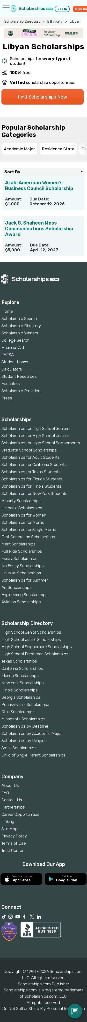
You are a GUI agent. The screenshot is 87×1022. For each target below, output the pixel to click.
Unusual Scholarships (21, 573)
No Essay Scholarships (22, 565)
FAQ (5, 792)
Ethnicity (55, 21)
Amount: (13, 199)
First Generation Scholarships (28, 536)
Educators (10, 383)
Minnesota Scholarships (23, 719)
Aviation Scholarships (21, 601)
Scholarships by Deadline (24, 726)
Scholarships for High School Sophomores (40, 442)
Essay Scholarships (19, 558)
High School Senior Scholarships (31, 632)
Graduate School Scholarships (29, 450)
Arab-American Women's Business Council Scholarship (39, 185)
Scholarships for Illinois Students (31, 486)
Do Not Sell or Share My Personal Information (43, 1008)
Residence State (58, 148)
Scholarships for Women (23, 515)
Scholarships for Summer (24, 580)
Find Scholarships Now (42, 97)
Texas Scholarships (19, 661)
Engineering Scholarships (24, 594)
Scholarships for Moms (22, 522)
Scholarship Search (19, 318)
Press (6, 398)
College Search (15, 340)
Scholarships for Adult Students (30, 457)
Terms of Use (13, 843)
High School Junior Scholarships (31, 639)
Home (7, 311)
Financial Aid (12, 347)
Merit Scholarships (18, 544)
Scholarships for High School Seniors (35, 428)
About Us (10, 785)
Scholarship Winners (19, 333)
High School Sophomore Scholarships (36, 646)
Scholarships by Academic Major (31, 733)
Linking (7, 821)
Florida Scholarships (20, 675)
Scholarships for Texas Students (31, 471)
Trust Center (12, 850)
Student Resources (19, 376)
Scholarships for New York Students (34, 493)
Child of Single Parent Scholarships (33, 755)
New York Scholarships (22, 682)
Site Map (9, 828)
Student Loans (14, 361)
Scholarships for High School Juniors (35, 435)
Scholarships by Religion (24, 740)
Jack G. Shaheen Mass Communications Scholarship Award (39, 228)
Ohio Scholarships (18, 711)
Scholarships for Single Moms (28, 529)
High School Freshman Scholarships (34, 653)
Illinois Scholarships (19, 690)
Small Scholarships (18, 747)
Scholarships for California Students (34, 464)
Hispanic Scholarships (21, 507)
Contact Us (11, 799)
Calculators (11, 369)
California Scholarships (22, 668)
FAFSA (7, 354)
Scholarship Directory (22, 21)
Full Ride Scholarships (21, 551)
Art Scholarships (16, 587)
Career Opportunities (20, 814)
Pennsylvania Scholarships (26, 704)
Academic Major (19, 148)
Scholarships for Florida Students (31, 479)
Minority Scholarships (21, 500)
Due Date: (39, 199)
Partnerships (13, 807)
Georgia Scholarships (20, 697)
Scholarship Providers (21, 390)
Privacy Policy (14, 836)
